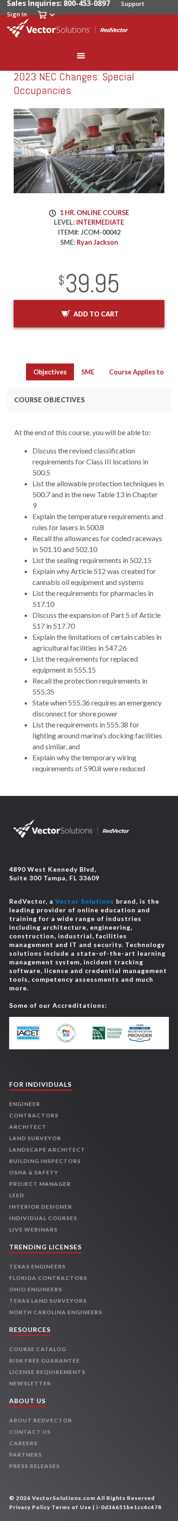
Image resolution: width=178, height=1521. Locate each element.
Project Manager (40, 1183)
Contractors (33, 1115)
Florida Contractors (48, 1277)
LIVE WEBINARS (33, 1229)
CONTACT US (30, 1431)
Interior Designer (40, 1206)
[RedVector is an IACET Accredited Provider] (34, 1033)
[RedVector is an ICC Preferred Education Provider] (107, 1033)
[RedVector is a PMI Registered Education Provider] (70, 1033)
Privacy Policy (29, 1507)
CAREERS (23, 1443)
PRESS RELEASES (34, 1466)
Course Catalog (37, 1349)
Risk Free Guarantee (44, 1360)
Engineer (24, 1103)
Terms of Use (71, 1507)
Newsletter (30, 1383)
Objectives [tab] (50, 372)
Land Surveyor (35, 1138)
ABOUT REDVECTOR (40, 1420)
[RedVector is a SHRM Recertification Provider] (144, 1033)
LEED (16, 1195)
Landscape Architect (47, 1149)
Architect (28, 1126)
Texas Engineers (37, 1266)
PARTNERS (25, 1454)
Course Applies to (136, 372)
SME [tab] (87, 372)
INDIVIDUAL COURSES (43, 1218)
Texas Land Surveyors (48, 1300)
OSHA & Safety (33, 1172)
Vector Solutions (84, 901)
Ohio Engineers (35, 1289)
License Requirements (47, 1371)
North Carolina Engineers (55, 1312)
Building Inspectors (45, 1161)
